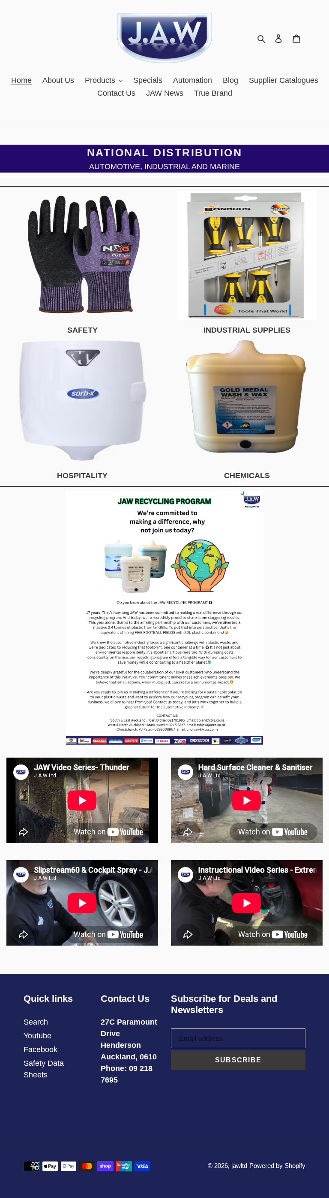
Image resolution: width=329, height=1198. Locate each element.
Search (36, 1022)
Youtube (37, 1035)
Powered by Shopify (277, 1165)
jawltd (239, 1165)
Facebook (40, 1049)
